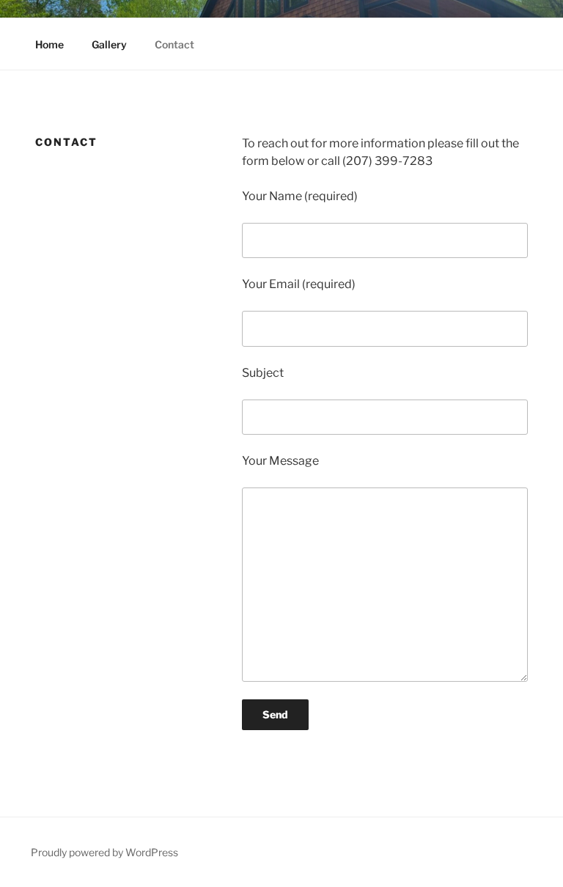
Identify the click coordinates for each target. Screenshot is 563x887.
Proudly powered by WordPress (104, 852)
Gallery (109, 44)
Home (49, 44)
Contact (174, 44)
